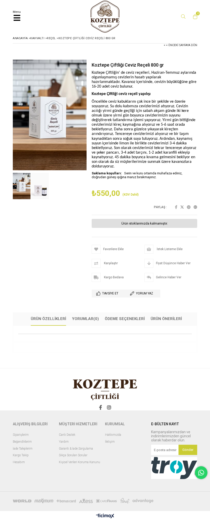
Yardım (64, 441)
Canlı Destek (67, 435)
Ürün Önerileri (166, 318)
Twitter (182, 207)
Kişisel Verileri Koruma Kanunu (79, 462)
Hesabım (19, 462)
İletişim (110, 441)
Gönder (187, 450)
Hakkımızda (113, 435)
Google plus (195, 207)
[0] (194, 17)
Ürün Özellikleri (48, 318)
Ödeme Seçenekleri (125, 318)
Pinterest (189, 207)
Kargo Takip (21, 455)
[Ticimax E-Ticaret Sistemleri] (105, 516)
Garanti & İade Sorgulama (76, 448)
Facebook (176, 207)
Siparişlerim (21, 435)
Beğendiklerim (22, 441)
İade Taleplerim (23, 448)
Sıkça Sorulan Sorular (73, 455)
